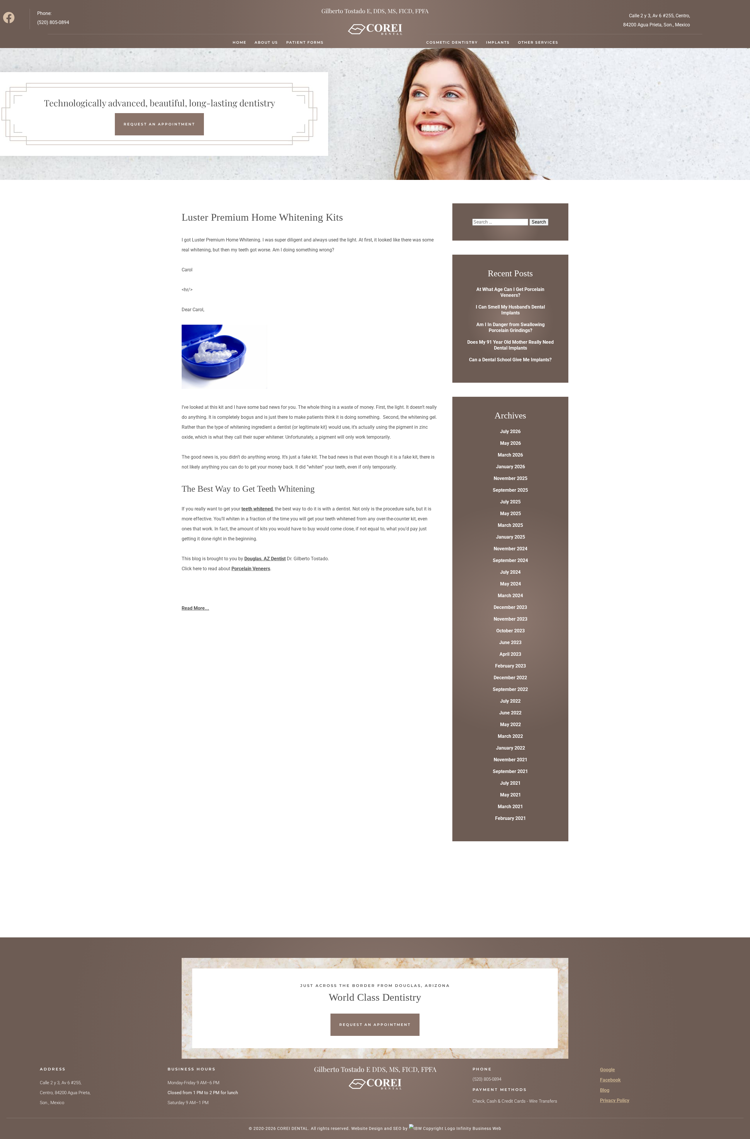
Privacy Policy (614, 1100)
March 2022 (510, 736)
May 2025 (510, 513)
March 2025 (510, 525)
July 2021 (510, 783)
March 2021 (510, 806)
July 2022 (510, 701)
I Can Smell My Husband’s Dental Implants (510, 310)
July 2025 (510, 502)
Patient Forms (305, 42)
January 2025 (510, 537)
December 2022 (510, 677)
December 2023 (510, 607)
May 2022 (510, 724)
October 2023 (510, 631)
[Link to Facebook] (11, 19)
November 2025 (510, 478)
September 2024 (510, 560)
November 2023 (510, 619)
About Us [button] (266, 42)
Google (607, 1069)
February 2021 (510, 818)
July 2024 (510, 572)
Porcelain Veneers (250, 568)
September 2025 (510, 490)
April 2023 (510, 654)
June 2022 (510, 713)
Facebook (610, 1080)
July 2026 (510, 431)
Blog (604, 1090)
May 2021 (510, 795)
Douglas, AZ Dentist (265, 558)
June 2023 (510, 642)
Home (239, 42)
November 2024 (510, 548)
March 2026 (510, 455)
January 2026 (510, 466)
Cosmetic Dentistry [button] (452, 42)
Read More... (195, 608)
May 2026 (510, 443)
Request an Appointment (159, 124)
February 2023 (510, 666)
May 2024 (510, 584)
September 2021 (510, 771)
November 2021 (510, 759)
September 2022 (510, 689)
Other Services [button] (538, 42)
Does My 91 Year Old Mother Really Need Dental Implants (510, 345)
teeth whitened (257, 509)
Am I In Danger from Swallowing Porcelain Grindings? (510, 327)
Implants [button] (498, 42)
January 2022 (510, 748)
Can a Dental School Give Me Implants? (510, 359)
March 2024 (510, 595)
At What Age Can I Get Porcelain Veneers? (510, 292)
